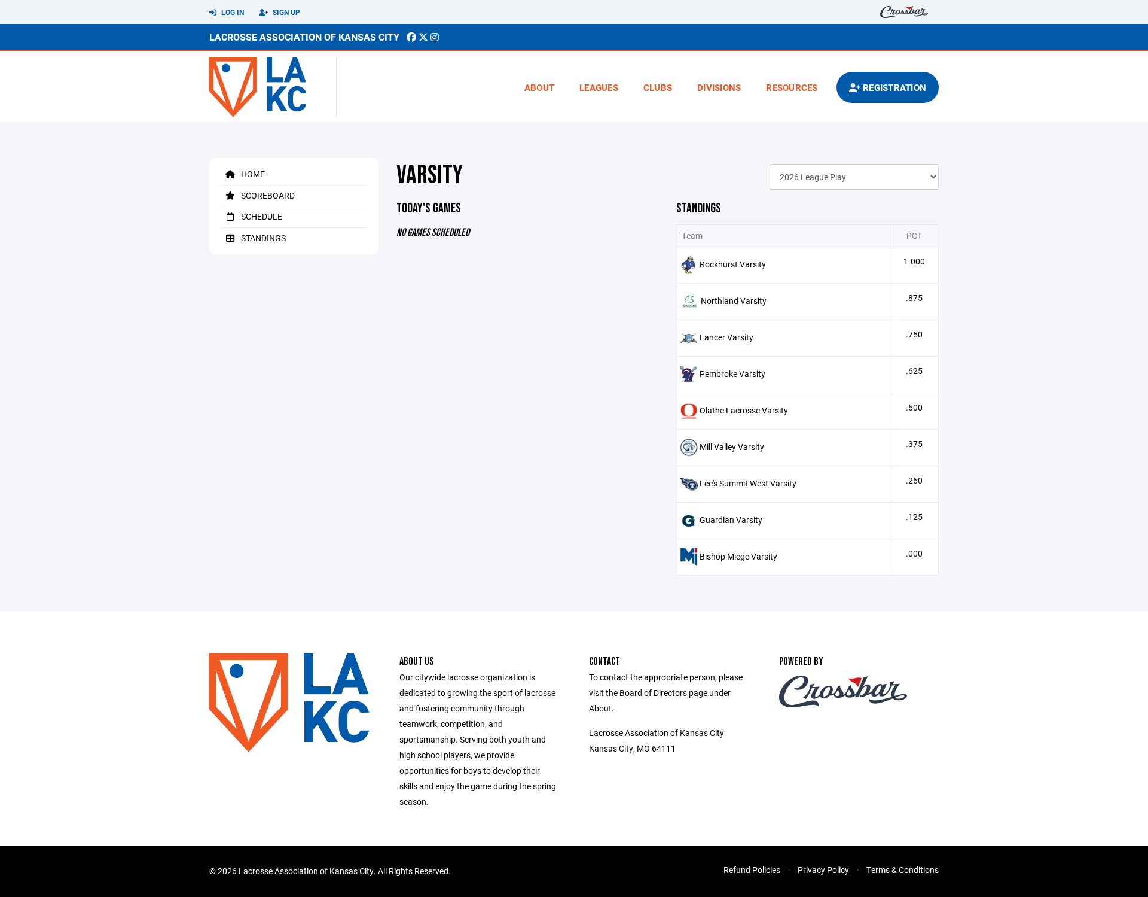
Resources (791, 87)
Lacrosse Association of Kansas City (304, 37)
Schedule (260, 216)
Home (252, 174)
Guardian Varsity (731, 519)
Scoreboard (267, 195)
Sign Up (285, 12)
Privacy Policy (823, 869)
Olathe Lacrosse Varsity (744, 410)
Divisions (719, 87)
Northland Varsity (734, 300)
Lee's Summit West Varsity (748, 483)
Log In (231, 12)
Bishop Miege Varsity (738, 556)
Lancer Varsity (726, 337)
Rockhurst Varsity (733, 264)
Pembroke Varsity (732, 373)
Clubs (657, 87)
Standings (262, 238)
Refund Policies (751, 869)
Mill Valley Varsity (732, 446)
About (539, 87)
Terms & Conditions (902, 869)
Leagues (598, 87)
